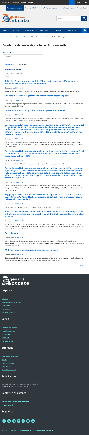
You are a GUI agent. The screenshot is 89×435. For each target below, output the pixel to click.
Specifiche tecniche (8, 363)
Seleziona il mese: (9, 53)
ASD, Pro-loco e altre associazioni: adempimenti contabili (31, 250)
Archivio (13, 430)
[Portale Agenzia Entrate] (15, 18)
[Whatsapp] (23, 421)
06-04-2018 (19, 139)
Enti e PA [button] (58, 30)
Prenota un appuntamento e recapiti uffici (15, 401)
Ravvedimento (11, 233)
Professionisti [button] (30, 30)
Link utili (4, 430)
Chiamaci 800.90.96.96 (32, 8)
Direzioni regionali (7, 405)
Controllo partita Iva (8, 331)
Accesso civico (6, 309)
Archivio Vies (6, 334)
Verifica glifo (6, 338)
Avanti (82, 265)
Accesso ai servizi (51, 8)
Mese (33, 37)
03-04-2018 (19, 88)
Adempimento (9, 64)
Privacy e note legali (25, 430)
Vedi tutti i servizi (7, 341)
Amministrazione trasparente (11, 302)
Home (12, 37)
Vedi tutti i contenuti (8, 312)
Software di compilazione (10, 356)
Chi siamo (5, 299)
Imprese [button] (16, 30)
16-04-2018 (19, 221)
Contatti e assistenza (67, 8)
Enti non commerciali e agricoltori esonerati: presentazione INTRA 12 (36, 110)
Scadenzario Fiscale (22, 37)
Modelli (4, 360)
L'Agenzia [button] (70, 30)
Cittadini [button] (4, 30)
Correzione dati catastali (9, 327)
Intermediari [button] (44, 30)
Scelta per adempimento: (13, 69)
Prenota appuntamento (14, 8)
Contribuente (22, 64)
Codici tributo (6, 366)
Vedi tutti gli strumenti (9, 370)
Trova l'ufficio (81, 8)
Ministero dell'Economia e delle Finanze (17, 2)
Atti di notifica (6, 305)
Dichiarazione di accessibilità (44, 430)
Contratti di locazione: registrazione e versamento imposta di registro (37, 95)
